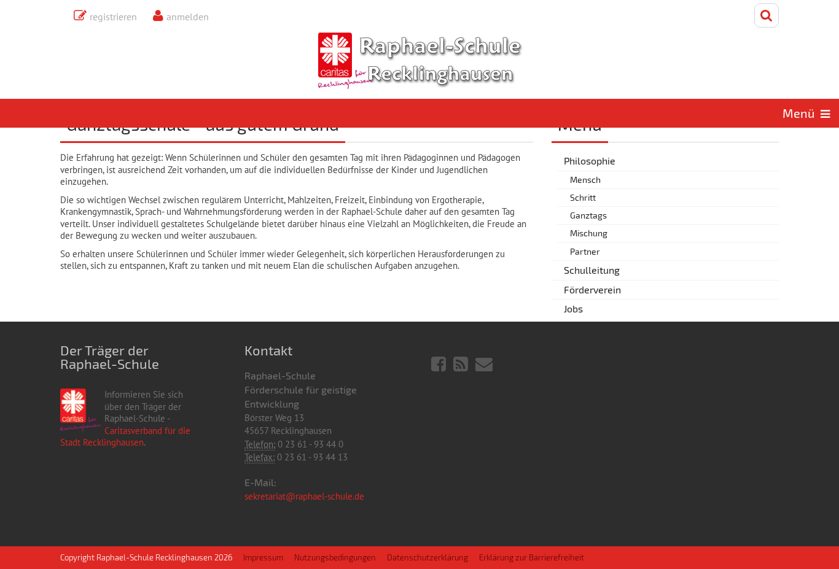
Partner (585, 251)
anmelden (187, 16)
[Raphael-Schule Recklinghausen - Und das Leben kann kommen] (420, 60)
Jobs (573, 308)
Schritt (583, 197)
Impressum (263, 557)
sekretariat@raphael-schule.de (304, 496)
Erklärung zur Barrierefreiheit (531, 557)
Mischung (588, 233)
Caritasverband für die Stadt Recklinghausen (125, 437)
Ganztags (588, 215)
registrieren (113, 16)
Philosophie (589, 160)
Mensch (585, 179)
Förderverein (592, 289)
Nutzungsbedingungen (335, 557)
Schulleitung (592, 270)
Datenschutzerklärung (427, 557)
